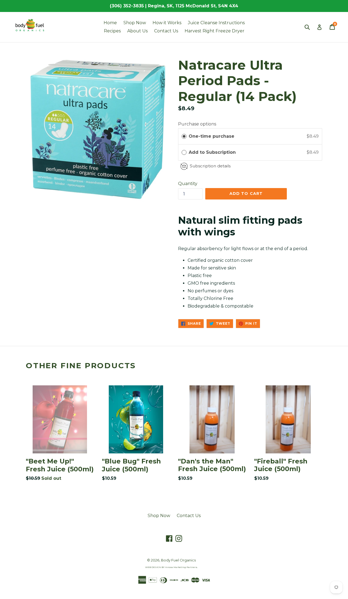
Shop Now (134, 22)
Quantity (187, 183)
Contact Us (166, 30)
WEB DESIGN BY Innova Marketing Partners (171, 567)
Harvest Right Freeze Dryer (214, 30)
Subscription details (210, 165)
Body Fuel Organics (178, 560)
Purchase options (197, 124)
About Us (137, 30)
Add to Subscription (213, 152)
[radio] (184, 136)
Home (110, 22)
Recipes (112, 30)
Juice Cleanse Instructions (216, 22)
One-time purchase (211, 136)
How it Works (167, 22)
